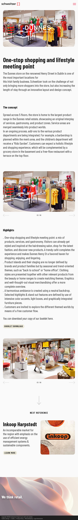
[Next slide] (72, 215)
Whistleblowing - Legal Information (34, 518)
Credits (13, 518)
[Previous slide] (6, 215)
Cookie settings (5, 518)
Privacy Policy (19, 518)
